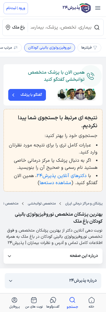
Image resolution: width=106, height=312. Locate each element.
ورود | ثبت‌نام (15, 8)
